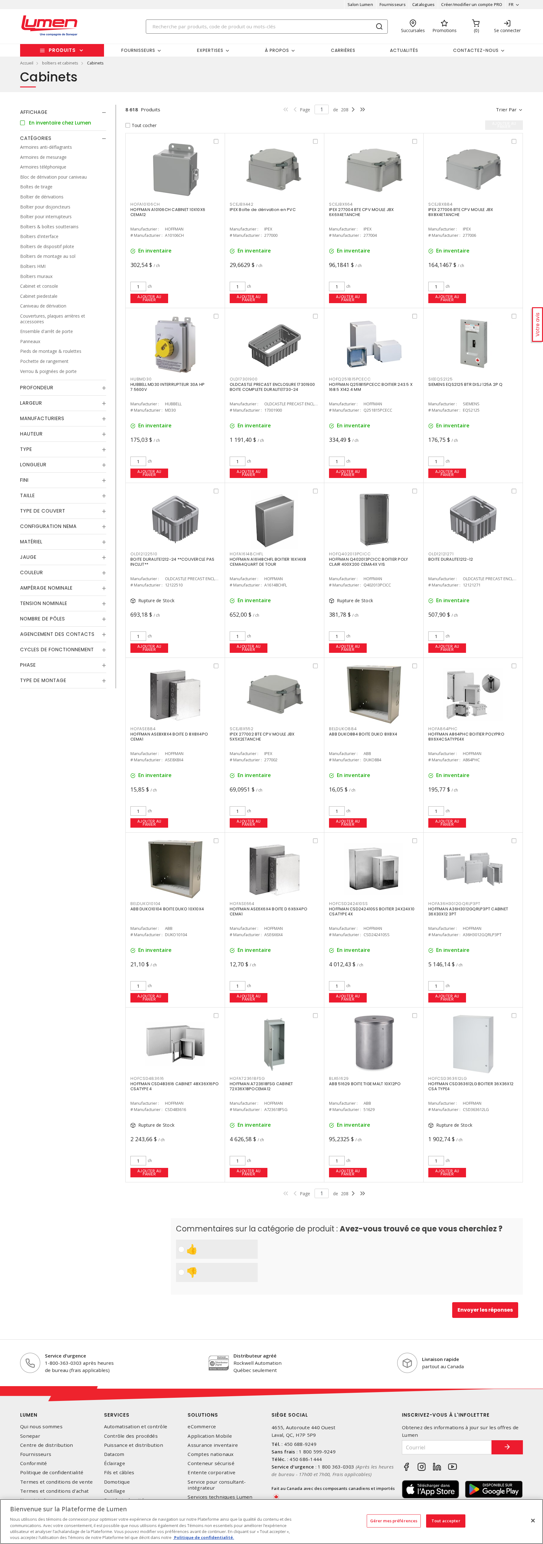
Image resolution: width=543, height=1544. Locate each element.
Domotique (117, 1482)
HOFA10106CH (145, 204)
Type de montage (43, 680)
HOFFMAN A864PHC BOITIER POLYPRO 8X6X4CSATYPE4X (466, 736)
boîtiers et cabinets (60, 63)
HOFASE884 (143, 728)
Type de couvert (42, 511)
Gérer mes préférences (394, 1521)
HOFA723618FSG (247, 1078)
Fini (24, 480)
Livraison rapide (440, 1359)
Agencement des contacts (57, 634)
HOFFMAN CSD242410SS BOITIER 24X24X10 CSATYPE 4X (371, 911)
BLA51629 (339, 1078)
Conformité (33, 1463)
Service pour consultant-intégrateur (217, 1485)
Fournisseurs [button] (138, 50)
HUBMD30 (140, 379)
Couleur (31, 572)
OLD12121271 (440, 554)
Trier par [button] (506, 109)
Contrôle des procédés (131, 1436)
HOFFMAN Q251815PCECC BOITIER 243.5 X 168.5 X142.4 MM (371, 387)
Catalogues (423, 4)
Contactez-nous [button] (476, 50)
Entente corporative (211, 1472)
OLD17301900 (243, 379)
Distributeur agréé (255, 1355)
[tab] (63, 112)
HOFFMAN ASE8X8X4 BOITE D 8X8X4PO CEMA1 (169, 736)
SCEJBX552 (242, 728)
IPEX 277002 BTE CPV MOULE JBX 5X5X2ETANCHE (262, 736)
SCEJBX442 (242, 204)
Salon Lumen (360, 4)
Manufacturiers (42, 418)
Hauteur (31, 433)
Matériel (31, 541)
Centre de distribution (46, 1445)
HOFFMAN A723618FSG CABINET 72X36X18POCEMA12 (261, 1086)
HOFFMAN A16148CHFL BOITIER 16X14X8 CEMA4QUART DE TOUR (268, 562)
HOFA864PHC (443, 728)
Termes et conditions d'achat (54, 1491)
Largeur (31, 403)
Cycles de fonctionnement (57, 649)
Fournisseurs (393, 4)
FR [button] (511, 4)
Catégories (36, 138)
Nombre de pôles (42, 618)
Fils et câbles (119, 1472)
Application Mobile (210, 1436)
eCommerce (202, 1427)
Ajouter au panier (149, 298)
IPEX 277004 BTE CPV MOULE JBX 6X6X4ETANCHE (361, 212)
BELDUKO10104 (145, 903)
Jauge (28, 557)
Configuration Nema (48, 526)
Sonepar (30, 1436)
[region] (271, 1521)
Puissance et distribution (133, 1445)
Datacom (114, 1454)
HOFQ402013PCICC (349, 554)
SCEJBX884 (440, 204)
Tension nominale (43, 603)
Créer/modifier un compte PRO (471, 4)
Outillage (114, 1491)
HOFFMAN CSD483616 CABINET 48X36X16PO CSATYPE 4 (174, 1086)
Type (26, 449)
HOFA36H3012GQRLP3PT (454, 903)
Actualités (404, 50)
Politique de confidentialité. (203, 1537)
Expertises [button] (210, 50)
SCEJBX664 (341, 204)
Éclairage (114, 1463)
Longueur (33, 464)
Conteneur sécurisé (211, 1463)
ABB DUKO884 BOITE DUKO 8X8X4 (363, 734)
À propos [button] (277, 50)
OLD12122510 (143, 554)
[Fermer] (533, 1521)
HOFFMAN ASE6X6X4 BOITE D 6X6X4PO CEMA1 (268, 911)
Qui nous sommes (41, 1427)
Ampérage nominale (46, 588)
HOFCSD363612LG (447, 1078)
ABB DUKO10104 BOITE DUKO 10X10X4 (167, 909)
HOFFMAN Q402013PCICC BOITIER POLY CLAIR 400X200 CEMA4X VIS (368, 562)
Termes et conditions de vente (56, 1482)
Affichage (33, 112)
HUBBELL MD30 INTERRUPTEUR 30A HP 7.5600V (167, 387)
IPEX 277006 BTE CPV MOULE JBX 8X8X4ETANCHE (460, 212)
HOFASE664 (242, 903)
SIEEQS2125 (440, 379)
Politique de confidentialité (51, 1472)
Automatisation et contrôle (135, 1427)
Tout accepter (445, 1521)
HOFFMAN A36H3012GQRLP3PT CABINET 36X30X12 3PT (468, 911)
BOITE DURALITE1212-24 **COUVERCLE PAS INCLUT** (172, 562)
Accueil (26, 63)
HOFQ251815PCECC (349, 379)
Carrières (343, 50)
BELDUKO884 (343, 728)
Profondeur (36, 387)
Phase (28, 665)
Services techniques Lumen (220, 1497)
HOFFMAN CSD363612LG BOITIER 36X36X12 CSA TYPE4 (470, 1086)
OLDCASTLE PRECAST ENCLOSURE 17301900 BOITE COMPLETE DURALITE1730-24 (272, 387)
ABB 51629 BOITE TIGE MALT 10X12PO (365, 1083)
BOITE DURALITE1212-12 (450, 559)
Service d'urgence (65, 1355)
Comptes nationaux (210, 1454)
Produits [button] (62, 50)
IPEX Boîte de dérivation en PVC (263, 209)
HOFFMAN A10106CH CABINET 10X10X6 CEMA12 (167, 212)
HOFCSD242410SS (348, 903)
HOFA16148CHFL (246, 554)
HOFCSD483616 (147, 1078)
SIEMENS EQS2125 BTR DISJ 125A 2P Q (465, 384)
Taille (27, 495)
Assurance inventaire (213, 1445)
